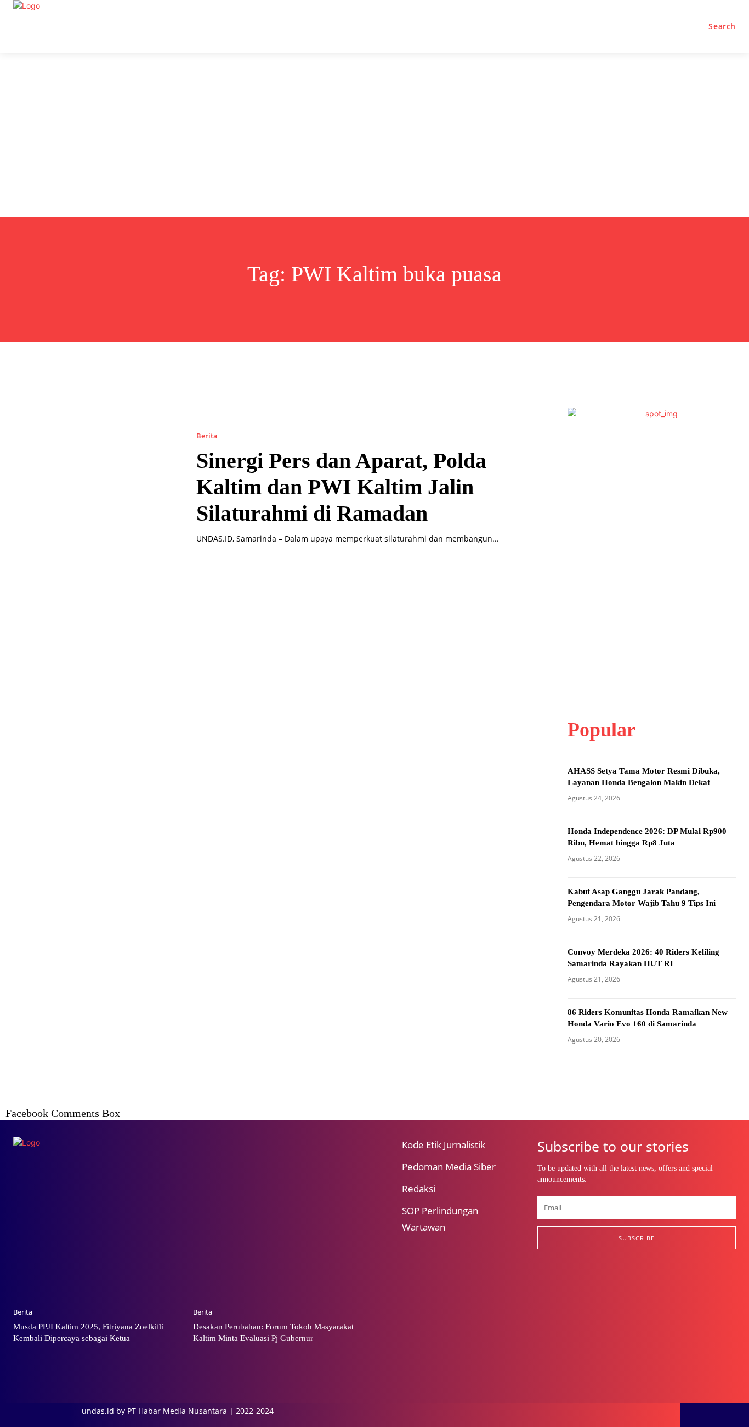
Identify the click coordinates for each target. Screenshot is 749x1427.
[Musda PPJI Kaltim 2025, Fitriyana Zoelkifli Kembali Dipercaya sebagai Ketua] (97, 1239)
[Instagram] (570, 1285)
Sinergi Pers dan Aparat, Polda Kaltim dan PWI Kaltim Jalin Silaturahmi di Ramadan (341, 487)
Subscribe (637, 1238)
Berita (207, 435)
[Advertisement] (374, 135)
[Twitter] (598, 1285)
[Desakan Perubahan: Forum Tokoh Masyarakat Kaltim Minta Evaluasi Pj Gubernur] (277, 1239)
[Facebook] (542, 1285)
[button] (722, 26)
